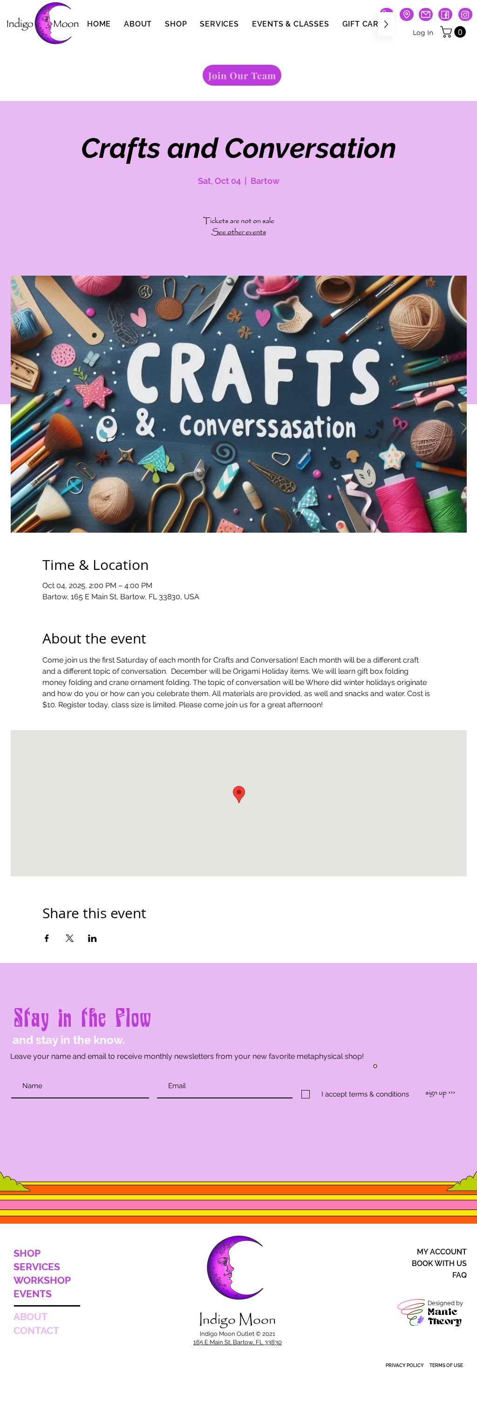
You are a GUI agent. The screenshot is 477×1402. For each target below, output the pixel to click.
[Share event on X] (69, 938)
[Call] (465, 14)
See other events (238, 232)
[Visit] (407, 14)
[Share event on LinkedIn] (92, 938)
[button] (454, 32)
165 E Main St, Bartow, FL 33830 (237, 1342)
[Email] (426, 14)
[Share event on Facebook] (46, 938)
